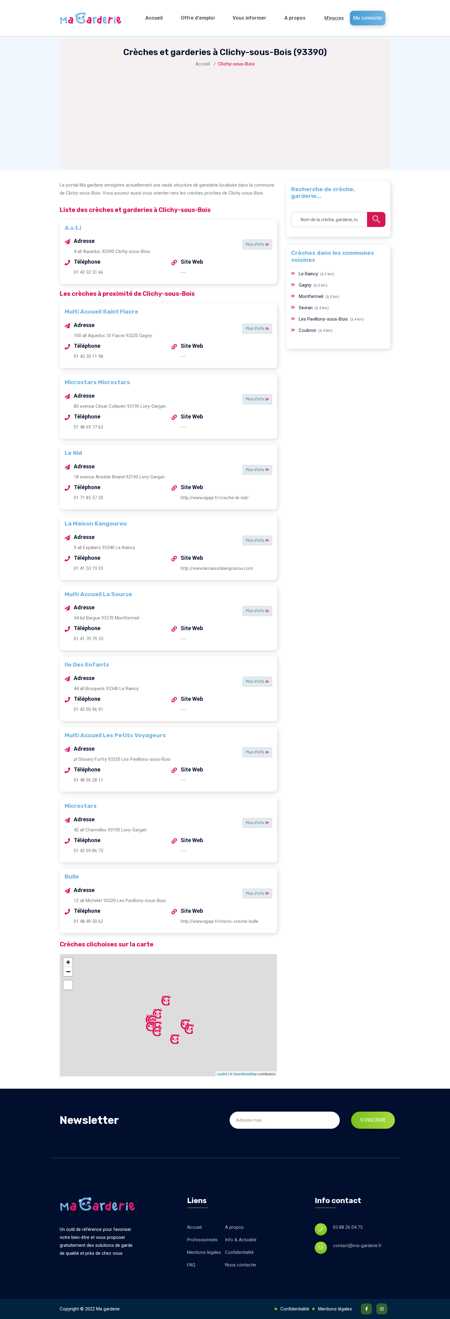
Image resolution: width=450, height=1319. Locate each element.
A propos (295, 18)
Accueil (154, 18)
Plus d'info (255, 244)
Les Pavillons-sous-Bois (324, 319)
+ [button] (68, 962)
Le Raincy (309, 274)
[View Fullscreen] (68, 985)
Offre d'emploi (198, 18)
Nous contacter (241, 1265)
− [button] (68, 971)
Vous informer (249, 18)
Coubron (308, 330)
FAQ (191, 1265)
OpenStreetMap (245, 1073)
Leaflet (222, 1073)
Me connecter (367, 18)
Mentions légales (204, 1252)
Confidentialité (239, 1252)
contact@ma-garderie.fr (357, 1245)
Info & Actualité (241, 1240)
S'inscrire (373, 1120)
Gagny (306, 285)
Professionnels (202, 1240)
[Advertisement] (225, 114)
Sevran (306, 307)
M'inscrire (334, 18)
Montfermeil (311, 296)
